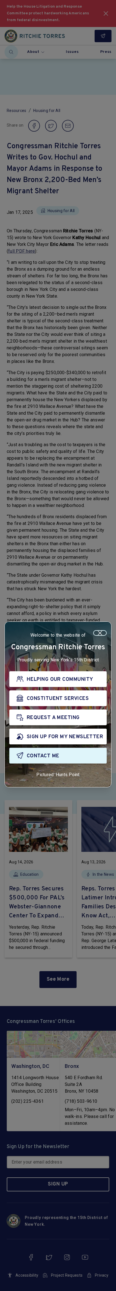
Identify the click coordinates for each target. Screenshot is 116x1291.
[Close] (100, 633)
